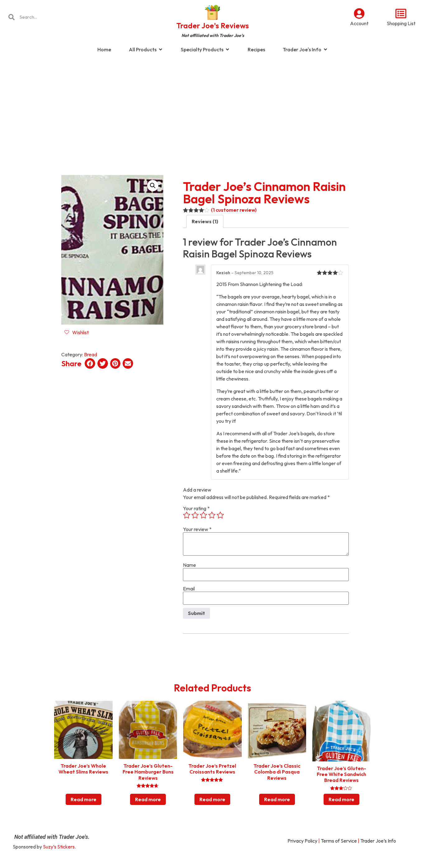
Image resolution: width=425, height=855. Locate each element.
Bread (90, 354)
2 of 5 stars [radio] (195, 515)
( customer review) (234, 210)
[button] (152, 185)
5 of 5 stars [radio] (220, 515)
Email (189, 588)
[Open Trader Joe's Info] (325, 49)
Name (189, 564)
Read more (83, 799)
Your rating (196, 508)
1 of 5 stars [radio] (186, 515)
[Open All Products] (160, 49)
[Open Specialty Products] (227, 49)
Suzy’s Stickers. (59, 846)
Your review (197, 529)
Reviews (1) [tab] (205, 221)
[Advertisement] (212, 106)
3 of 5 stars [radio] (203, 515)
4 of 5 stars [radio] (212, 515)
